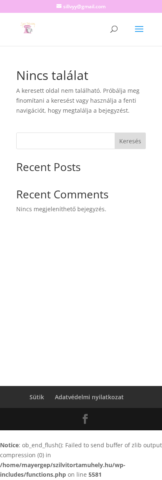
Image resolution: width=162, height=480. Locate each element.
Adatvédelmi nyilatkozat (89, 397)
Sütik (36, 397)
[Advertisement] (81, 312)
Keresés (130, 141)
